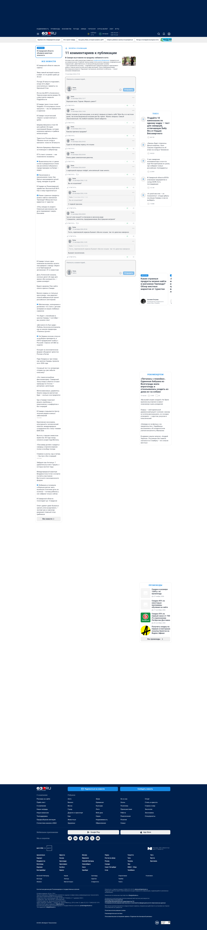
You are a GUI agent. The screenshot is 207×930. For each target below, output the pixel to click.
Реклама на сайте (43, 799)
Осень (123, 802)
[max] (87, 838)
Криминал (100, 802)
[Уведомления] (163, 34)
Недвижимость (43, 29)
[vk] (75, 838)
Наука (98, 816)
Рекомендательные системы (113, 913)
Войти (74, 89)
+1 (127, 123)
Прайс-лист (41, 802)
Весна (70, 806)
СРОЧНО (41, 48)
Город (70, 809)
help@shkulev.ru (51, 907)
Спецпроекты (150, 816)
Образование (101, 823)
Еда (69, 816)
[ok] (81, 838)
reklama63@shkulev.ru (141, 889)
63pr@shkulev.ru (133, 895)
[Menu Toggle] (38, 34)
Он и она (124, 799)
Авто (69, 799)
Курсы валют (102, 29)
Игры (117, 29)
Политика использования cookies (115, 910)
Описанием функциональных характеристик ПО (119, 901)
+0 (127, 105)
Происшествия (126, 809)
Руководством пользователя (114, 900)
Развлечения (126, 816)
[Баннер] (168, 40)
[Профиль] (169, 34)
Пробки (104, 34)
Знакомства (66, 29)
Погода (76, 29)
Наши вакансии (43, 813)
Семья (123, 823)
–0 (133, 105)
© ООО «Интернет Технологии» (47, 923)
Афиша (83, 29)
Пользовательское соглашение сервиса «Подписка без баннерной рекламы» (128, 916)
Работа (123, 813)
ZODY (111, 29)
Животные (72, 820)
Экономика (149, 813)
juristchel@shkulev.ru (86, 905)
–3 (133, 174)
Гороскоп (92, 29)
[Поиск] (158, 34)
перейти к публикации (78, 48)
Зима (98, 799)
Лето (98, 809)
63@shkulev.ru (60, 904)
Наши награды (42, 809)
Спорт (147, 799)
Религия (124, 820)
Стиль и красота (151, 802)
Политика (124, 806)
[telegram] (70, 838)
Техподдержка (42, 816)
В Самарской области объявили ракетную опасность (45, 53)
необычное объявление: (102, 60)
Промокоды (55, 29)
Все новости (49, 61)
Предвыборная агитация (46, 820)
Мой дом (99, 813)
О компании (41, 806)
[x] (92, 838)
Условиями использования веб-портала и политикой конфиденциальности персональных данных (135, 903)
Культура (99, 806)
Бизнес (70, 802)
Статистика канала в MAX (46, 823)
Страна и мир (150, 806)
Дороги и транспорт (75, 813)
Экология (148, 809)
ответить (71, 105)
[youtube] (98, 838)
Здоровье (71, 823)
